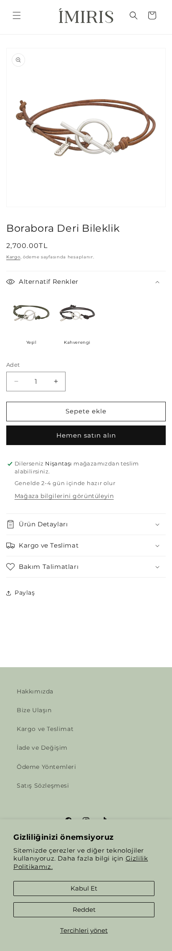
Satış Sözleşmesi (43, 785)
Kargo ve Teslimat (45, 729)
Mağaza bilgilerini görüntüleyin (64, 496)
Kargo (13, 257)
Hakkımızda (35, 691)
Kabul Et (84, 888)
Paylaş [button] (25, 592)
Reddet (84, 909)
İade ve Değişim (42, 747)
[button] (17, 15)
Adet (13, 364)
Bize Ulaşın (34, 710)
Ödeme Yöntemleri (46, 767)
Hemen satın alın (86, 435)
